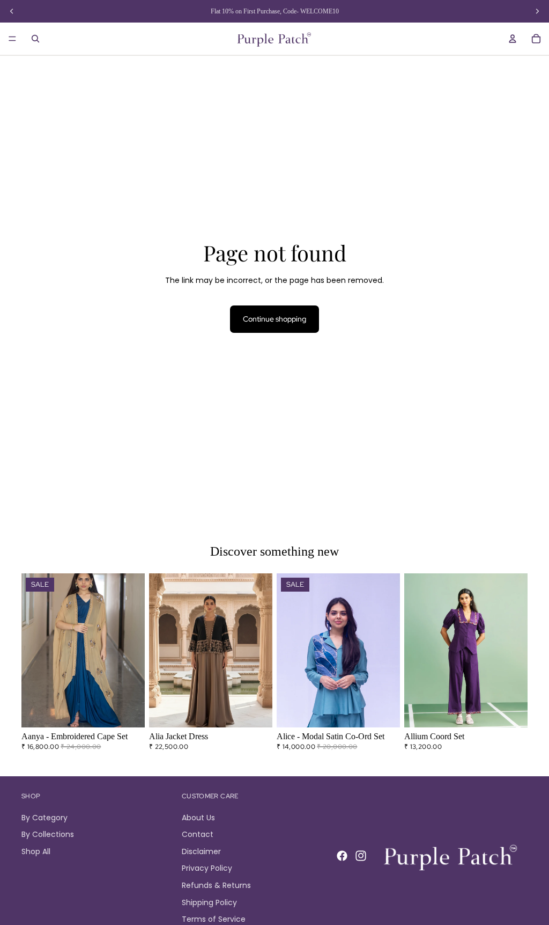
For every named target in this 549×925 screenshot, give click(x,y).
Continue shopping (274, 319)
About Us (198, 817)
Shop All (35, 851)
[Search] (35, 38)
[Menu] (12, 38)
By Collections (47, 834)
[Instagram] (360, 856)
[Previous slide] (33, 650)
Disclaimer (201, 851)
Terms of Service (214, 919)
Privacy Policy (207, 868)
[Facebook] (342, 856)
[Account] (512, 38)
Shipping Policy (209, 902)
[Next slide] (133, 650)
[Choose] (128, 711)
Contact (197, 834)
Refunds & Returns (216, 885)
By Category (44, 817)
